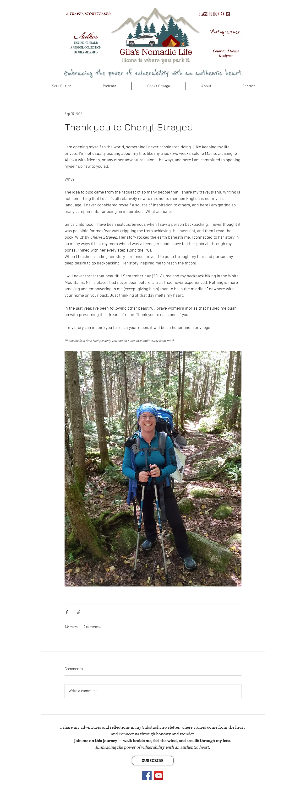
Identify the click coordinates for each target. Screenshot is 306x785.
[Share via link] (78, 612)
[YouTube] (158, 775)
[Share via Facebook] (67, 612)
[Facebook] (147, 775)
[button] (159, 86)
